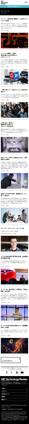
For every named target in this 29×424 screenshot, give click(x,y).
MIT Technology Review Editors (6, 233)
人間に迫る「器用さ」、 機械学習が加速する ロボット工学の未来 (8, 124)
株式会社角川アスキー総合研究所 (15, 409)
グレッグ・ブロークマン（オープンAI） (13, 228)
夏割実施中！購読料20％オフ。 (15, 6)
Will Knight (2, 30)
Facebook (6, 373)
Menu (26, 2)
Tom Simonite (3, 302)
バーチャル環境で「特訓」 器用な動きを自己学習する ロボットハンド (9, 55)
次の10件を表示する (7, 361)
